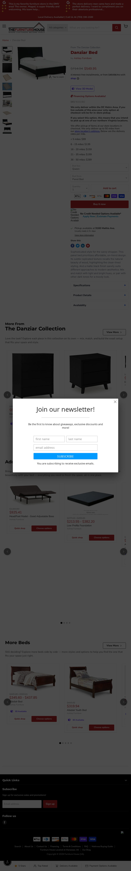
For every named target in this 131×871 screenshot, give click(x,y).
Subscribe (65, 456)
